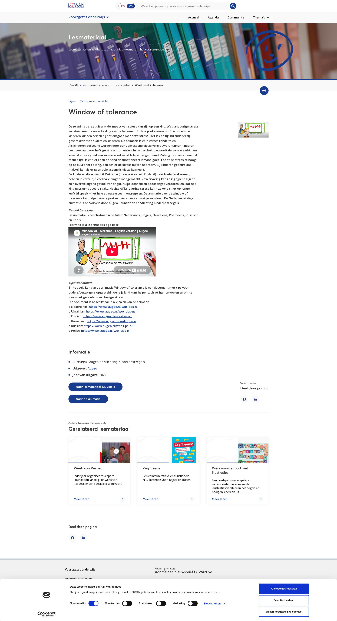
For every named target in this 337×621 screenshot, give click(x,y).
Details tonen (212, 603)
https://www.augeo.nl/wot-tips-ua (111, 311)
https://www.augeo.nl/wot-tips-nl (113, 307)
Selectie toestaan (283, 600)
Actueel (193, 17)
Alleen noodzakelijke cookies (284, 611)
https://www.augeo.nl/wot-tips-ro (111, 321)
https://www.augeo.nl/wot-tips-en (107, 316)
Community (235, 17)
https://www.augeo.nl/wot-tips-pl (105, 331)
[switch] (127, 603)
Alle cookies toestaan (284, 588)
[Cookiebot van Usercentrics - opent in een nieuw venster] (46, 614)
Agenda (213, 17)
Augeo (92, 368)
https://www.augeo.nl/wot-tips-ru (108, 326)
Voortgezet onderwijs (86, 17)
